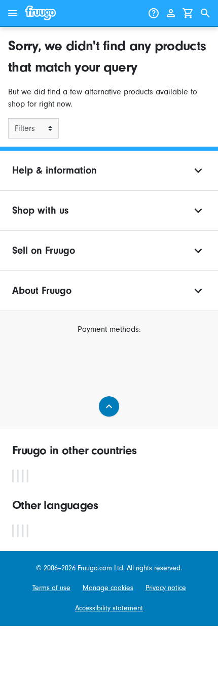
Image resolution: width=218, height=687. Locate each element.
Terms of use (51, 587)
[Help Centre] (153, 13)
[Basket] (188, 13)
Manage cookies (108, 587)
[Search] (205, 13)
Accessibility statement (109, 608)
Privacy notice (166, 587)
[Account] (170, 13)
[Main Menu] (12, 13)
